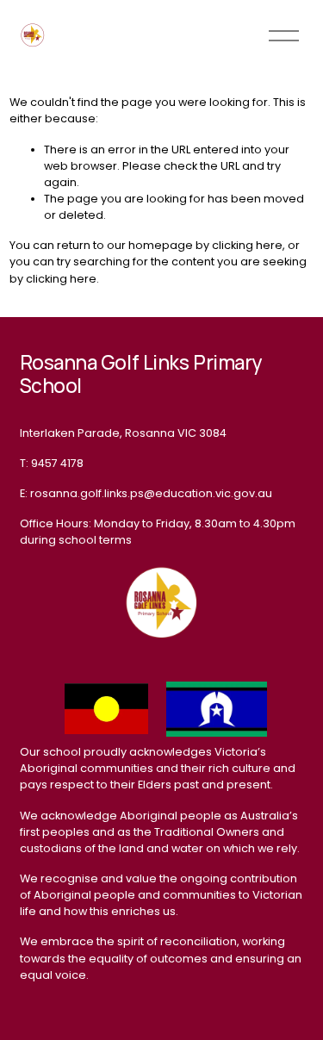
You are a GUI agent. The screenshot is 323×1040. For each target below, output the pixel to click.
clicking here (247, 245)
